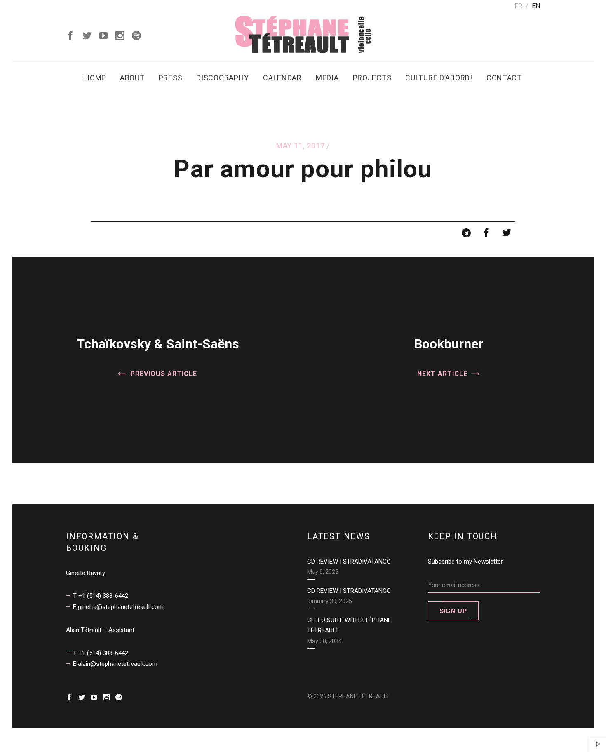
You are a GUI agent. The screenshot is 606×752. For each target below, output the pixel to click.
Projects (372, 77)
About (132, 77)
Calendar (282, 77)
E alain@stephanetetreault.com (115, 663)
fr (518, 6)
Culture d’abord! (438, 77)
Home (95, 77)
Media (327, 77)
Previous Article (163, 374)
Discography (222, 77)
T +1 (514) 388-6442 (100, 595)
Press (171, 77)
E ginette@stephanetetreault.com (118, 607)
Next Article (442, 374)
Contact (504, 77)
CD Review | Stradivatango (349, 561)
